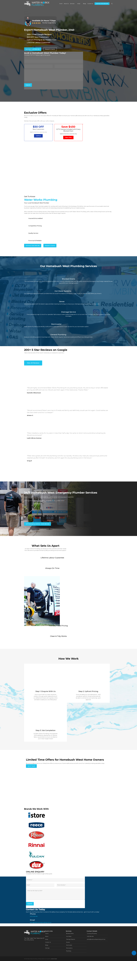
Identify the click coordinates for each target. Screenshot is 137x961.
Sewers (26, 18)
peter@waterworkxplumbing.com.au (40, 922)
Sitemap (47, 948)
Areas (78, 3)
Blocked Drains (70, 933)
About (46, 936)
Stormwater (27, 20)
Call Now (38, 135)
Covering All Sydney (92, 933)
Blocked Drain (27, 13)
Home (60, 3)
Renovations (27, 21)
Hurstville (26, 43)
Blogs (84, 3)
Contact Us (90, 3)
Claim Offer (68, 137)
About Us (66, 3)
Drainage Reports (28, 16)
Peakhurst (27, 31)
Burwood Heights (28, 49)
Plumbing (26, 23)
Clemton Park (27, 47)
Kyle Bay (26, 38)
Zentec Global (54, 958)
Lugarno (26, 37)
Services (72, 3)
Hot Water (26, 14)
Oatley (25, 33)
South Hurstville (28, 26)
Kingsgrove (27, 40)
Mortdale (26, 35)
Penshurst (27, 28)
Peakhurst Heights (29, 30)
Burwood (26, 50)
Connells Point (28, 45)
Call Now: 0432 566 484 (102, 3)
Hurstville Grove (28, 42)
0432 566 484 (34, 916)
